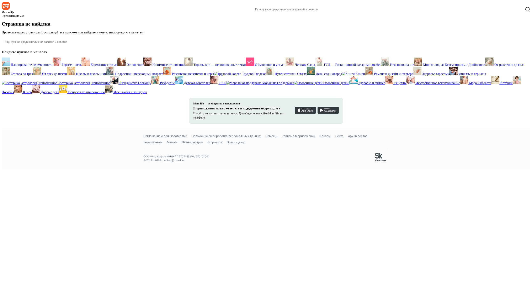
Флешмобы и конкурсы (130, 92)
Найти (327, 9)
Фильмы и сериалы (472, 74)
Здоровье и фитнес (371, 83)
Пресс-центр (236, 142)
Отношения (134, 64)
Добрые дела (49, 92)
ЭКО (222, 83)
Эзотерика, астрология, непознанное (83, 83)
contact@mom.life (173, 160)
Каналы (325, 136)
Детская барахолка (196, 83)
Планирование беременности (31, 64)
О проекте (214, 142)
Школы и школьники (90, 74)
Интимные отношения (167, 64)
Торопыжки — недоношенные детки (219, 64)
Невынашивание (401, 64)
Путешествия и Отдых (290, 74)
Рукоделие (167, 83)
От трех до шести (54, 74)
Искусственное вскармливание (437, 83)
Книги (360, 74)
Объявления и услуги (270, 64)
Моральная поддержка (277, 83)
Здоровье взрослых (435, 74)
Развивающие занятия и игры (192, 74)
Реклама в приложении (298, 136)
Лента (339, 136)
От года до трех (21, 74)
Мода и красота (479, 83)
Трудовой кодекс (253, 74)
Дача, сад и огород (328, 74)
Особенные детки (336, 83)
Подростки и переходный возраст (138, 74)
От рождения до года (509, 64)
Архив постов (357, 136)
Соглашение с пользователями (165, 136)
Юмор (27, 92)
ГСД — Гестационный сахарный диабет (352, 64)
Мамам (172, 142)
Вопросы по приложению (86, 92)
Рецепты (399, 83)
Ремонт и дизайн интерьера (393, 74)
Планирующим (192, 142)
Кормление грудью (103, 64)
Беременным (152, 142)
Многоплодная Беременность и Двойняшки (453, 64)
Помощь (271, 136)
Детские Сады (304, 64)
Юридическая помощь (134, 83)
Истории (506, 83)
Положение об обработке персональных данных (226, 136)
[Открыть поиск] (527, 9)
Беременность (71, 64)
